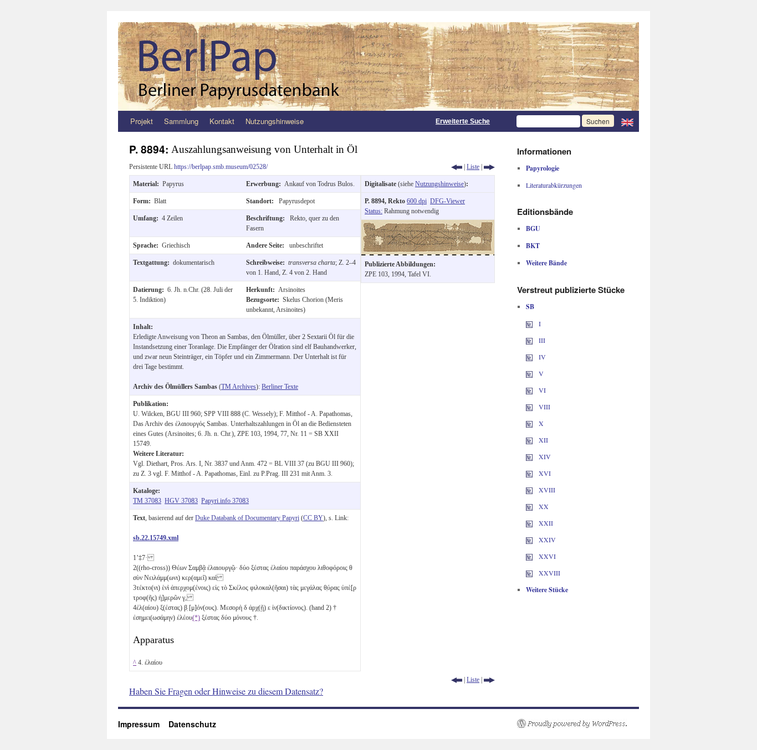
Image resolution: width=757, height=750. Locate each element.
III (541, 340)
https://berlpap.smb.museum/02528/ (221, 167)
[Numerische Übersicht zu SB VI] (529, 390)
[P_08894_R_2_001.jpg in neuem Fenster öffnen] (427, 225)
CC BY (313, 518)
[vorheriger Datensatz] (456, 167)
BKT (533, 245)
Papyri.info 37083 (225, 501)
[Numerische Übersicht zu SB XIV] (529, 456)
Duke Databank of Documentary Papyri (247, 518)
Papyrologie (542, 168)
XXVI (546, 556)
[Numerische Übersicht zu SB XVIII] (529, 489)
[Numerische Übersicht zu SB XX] (529, 506)
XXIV (546, 539)
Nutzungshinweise (274, 121)
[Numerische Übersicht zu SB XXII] (529, 522)
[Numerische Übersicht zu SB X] (529, 423)
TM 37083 (147, 501)
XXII (545, 522)
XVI (544, 473)
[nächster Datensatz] (489, 167)
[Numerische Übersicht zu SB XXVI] (529, 556)
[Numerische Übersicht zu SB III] (529, 340)
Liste (473, 167)
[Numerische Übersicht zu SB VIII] (529, 406)
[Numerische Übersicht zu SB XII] (529, 439)
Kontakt (221, 121)
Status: (373, 211)
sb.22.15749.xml (155, 538)
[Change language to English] (627, 121)
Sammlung (181, 121)
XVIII (546, 489)
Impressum (143, 724)
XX (543, 506)
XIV (544, 456)
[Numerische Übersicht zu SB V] (529, 373)
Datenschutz (192, 724)
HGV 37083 (181, 501)
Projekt (141, 121)
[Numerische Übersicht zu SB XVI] (529, 473)
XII (542, 439)
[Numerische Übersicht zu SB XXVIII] (529, 572)
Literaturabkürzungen (554, 185)
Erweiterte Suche (463, 121)
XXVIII (548, 572)
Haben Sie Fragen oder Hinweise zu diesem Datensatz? (226, 691)
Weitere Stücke (547, 589)
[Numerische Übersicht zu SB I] (529, 323)
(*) (196, 617)
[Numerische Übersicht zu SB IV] (529, 356)
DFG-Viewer (447, 201)
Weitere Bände (546, 263)
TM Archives (238, 387)
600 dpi (417, 201)
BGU (533, 228)
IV (541, 356)
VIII (543, 406)
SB (530, 306)
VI (541, 390)
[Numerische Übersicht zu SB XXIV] (529, 539)
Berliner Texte (280, 387)
